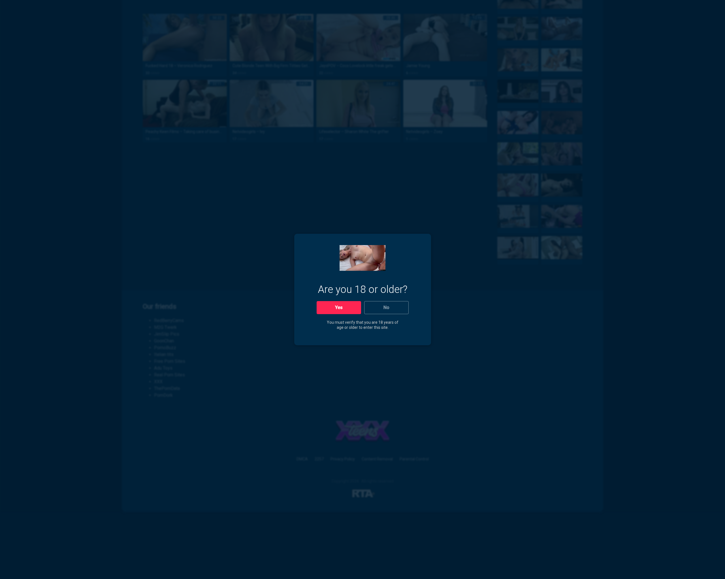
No (386, 307)
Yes (339, 307)
